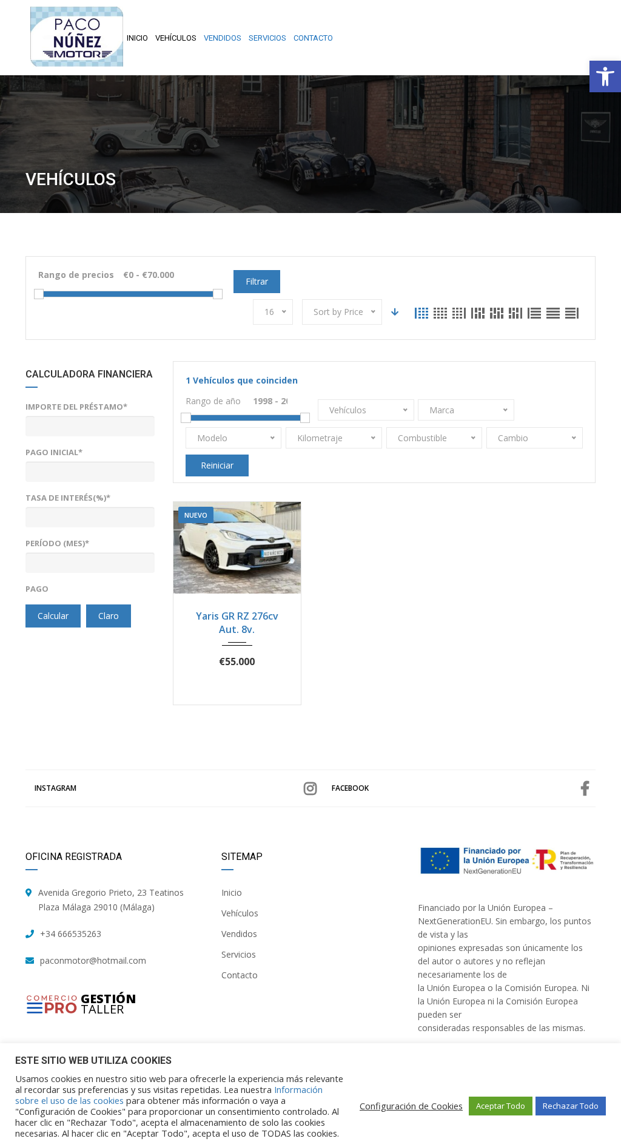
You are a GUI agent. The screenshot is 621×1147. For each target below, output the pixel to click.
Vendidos (239, 933)
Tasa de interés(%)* (67, 497)
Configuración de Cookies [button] (411, 1105)
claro (108, 615)
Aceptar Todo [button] (500, 1105)
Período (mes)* (57, 543)
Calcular (53, 615)
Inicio (231, 892)
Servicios (238, 954)
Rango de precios (76, 274)
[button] (605, 76)
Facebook (350, 788)
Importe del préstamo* (76, 406)
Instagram (55, 788)
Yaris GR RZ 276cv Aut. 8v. (237, 622)
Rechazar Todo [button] (571, 1105)
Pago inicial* (53, 452)
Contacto (239, 975)
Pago (37, 588)
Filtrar (257, 281)
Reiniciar (217, 465)
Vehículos (239, 913)
